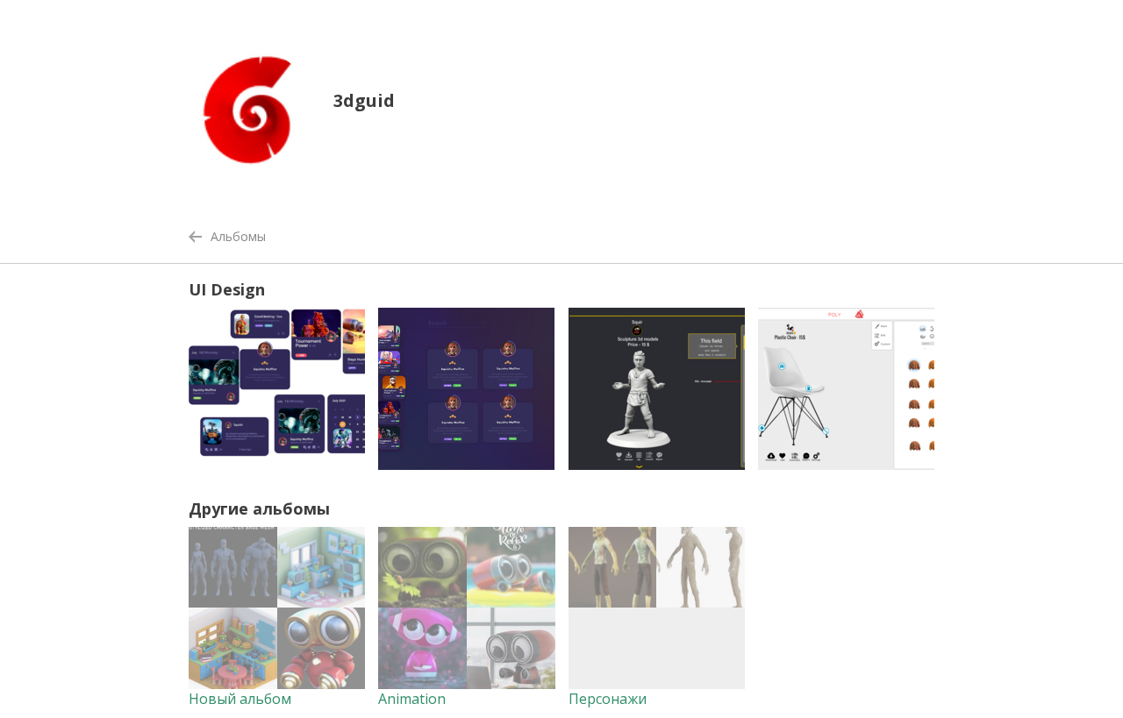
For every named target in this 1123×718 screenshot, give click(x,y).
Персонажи (608, 698)
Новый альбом (240, 698)
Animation (412, 698)
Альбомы (238, 236)
